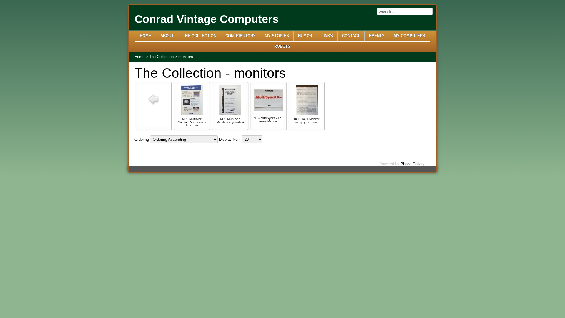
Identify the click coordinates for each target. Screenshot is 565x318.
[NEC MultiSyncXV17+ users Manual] (268, 109)
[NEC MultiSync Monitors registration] (230, 113)
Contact (351, 36)
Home (145, 36)
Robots (282, 46)
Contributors (240, 36)
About (167, 36)
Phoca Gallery (413, 164)
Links (327, 36)
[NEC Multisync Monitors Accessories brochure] (192, 113)
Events (377, 36)
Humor (305, 36)
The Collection (199, 36)
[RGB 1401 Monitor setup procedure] (307, 113)
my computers (409, 36)
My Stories (277, 36)
